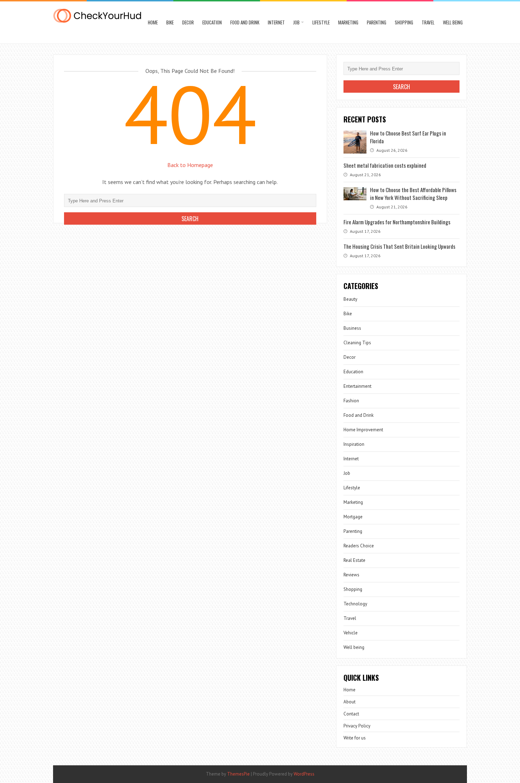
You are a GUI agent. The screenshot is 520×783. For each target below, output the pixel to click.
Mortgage (353, 517)
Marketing (348, 22)
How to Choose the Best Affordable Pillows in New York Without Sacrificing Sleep (413, 193)
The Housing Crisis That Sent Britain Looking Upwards (399, 246)
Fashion (351, 401)
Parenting (376, 22)
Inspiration (353, 444)
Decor (188, 22)
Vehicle (350, 633)
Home (153, 22)
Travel (428, 22)
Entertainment (357, 386)
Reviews (351, 575)
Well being (453, 22)
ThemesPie (238, 774)
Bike (170, 22)
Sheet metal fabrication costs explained (384, 165)
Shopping (404, 22)
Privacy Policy (356, 726)
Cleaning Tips (357, 343)
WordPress (304, 774)
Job (296, 22)
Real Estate (354, 560)
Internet (276, 22)
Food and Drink (244, 22)
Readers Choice (358, 546)
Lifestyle (321, 22)
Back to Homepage (190, 164)
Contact (351, 714)
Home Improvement (363, 430)
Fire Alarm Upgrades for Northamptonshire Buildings (396, 222)
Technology (355, 604)
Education (212, 22)
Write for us (354, 738)
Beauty (350, 299)
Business (352, 328)
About (349, 702)
